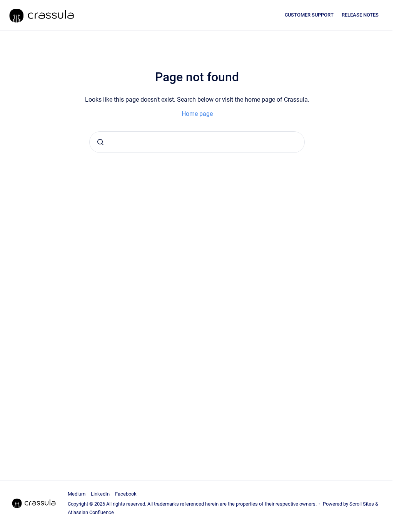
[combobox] (197, 142)
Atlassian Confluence (91, 512)
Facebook (126, 494)
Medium (76, 494)
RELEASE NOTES (360, 15)
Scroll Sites (361, 504)
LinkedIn (100, 494)
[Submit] (100, 142)
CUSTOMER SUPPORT (309, 15)
